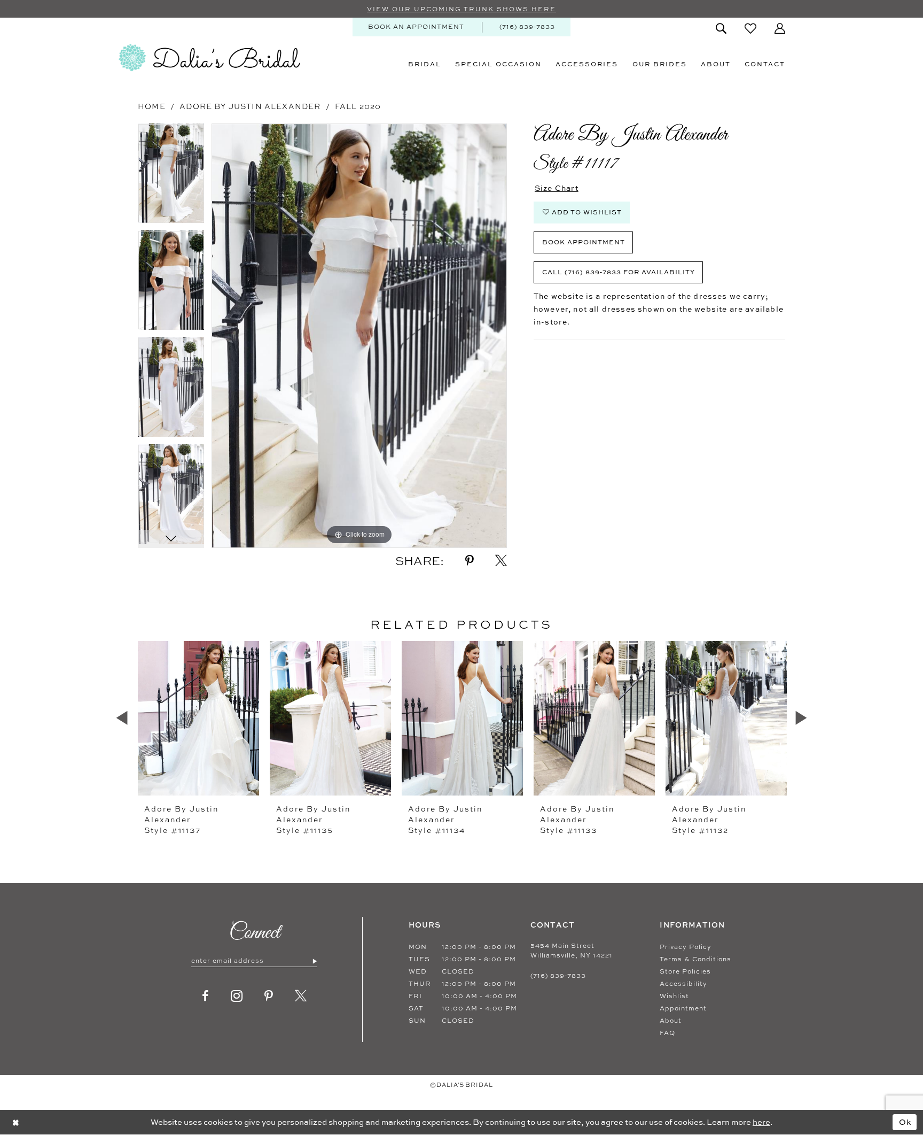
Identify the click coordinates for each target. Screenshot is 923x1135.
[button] (779, 28)
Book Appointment (583, 241)
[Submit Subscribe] (314, 960)
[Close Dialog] (15, 1122)
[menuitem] (416, 27)
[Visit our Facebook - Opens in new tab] (205, 996)
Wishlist (674, 996)
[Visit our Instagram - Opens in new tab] (237, 996)
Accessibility (683, 983)
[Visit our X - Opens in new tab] (301, 996)
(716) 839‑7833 (558, 975)
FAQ (667, 1033)
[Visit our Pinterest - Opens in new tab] (268, 996)
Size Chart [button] (556, 188)
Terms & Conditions (695, 959)
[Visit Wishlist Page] (750, 28)
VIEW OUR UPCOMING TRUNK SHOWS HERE (461, 9)
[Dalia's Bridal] (209, 58)
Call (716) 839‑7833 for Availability (618, 271)
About (671, 1020)
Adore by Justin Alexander (249, 106)
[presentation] (198, 718)
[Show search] (721, 28)
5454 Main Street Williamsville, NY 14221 (571, 950)
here (761, 1122)
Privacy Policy (685, 947)
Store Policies (685, 971)
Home (152, 106)
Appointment (683, 1008)
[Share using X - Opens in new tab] (501, 560)
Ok (905, 1122)
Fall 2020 (358, 106)
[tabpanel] (171, 176)
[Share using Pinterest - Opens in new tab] (469, 561)
